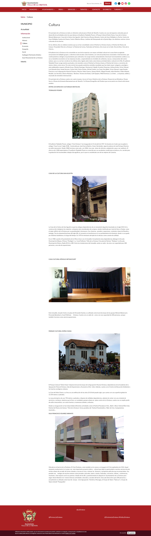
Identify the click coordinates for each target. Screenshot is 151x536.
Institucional (26, 37)
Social (24, 52)
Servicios (71, 9)
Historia (24, 40)
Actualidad (25, 29)
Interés (23, 62)
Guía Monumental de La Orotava (32, 58)
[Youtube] (122, 3)
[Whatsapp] (129, 3)
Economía (25, 46)
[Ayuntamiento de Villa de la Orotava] (29, 519)
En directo (107, 9)
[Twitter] (119, 3)
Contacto (96, 9)
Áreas (60, 9)
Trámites (83, 9)
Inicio (24, 9)
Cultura (25, 43)
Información (25, 34)
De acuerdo (123, 533)
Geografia (25, 49)
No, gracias (131, 533)
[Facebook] (116, 3)
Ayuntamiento (47, 9)
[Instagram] (126, 3)
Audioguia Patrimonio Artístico (31, 55)
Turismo (117, 9)
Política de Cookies (70, 533)
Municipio (33, 9)
